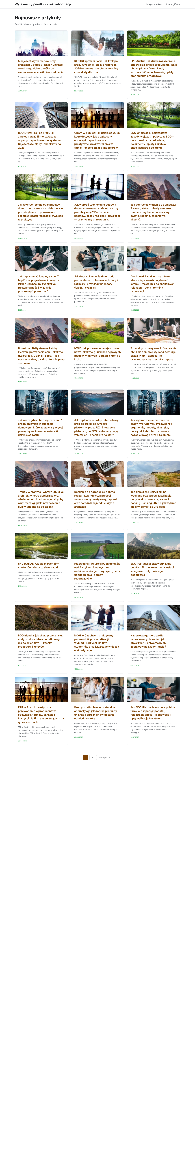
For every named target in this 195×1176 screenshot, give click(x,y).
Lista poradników (153, 4)
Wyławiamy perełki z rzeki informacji (43, 4)
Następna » (104, 757)
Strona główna (173, 4)
